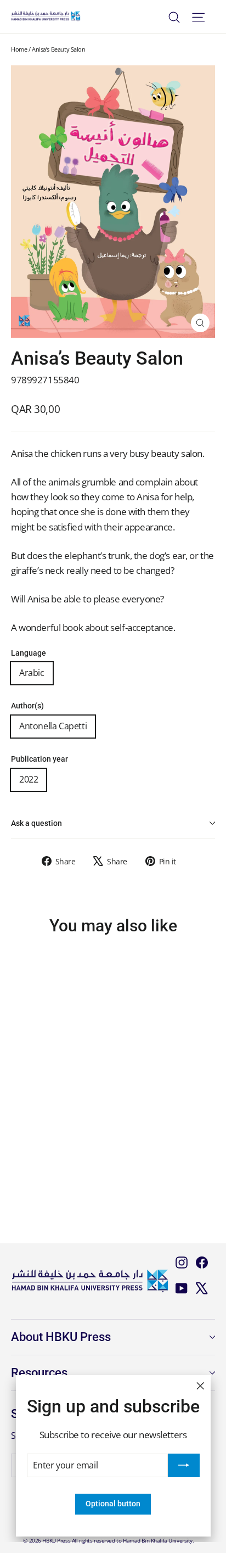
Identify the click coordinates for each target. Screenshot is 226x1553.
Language (28, 653)
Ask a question (36, 823)
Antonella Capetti (53, 726)
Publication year (39, 759)
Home (19, 49)
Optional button (113, 1503)
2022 (28, 779)
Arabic (31, 673)
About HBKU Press (61, 1337)
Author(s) (27, 706)
